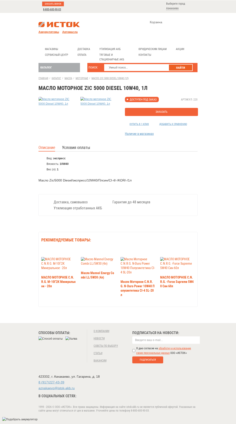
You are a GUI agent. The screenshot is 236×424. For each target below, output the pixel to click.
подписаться (148, 359)
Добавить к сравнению (173, 124)
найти (180, 67)
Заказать (162, 111)
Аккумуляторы (48, 32)
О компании (101, 331)
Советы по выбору (106, 345)
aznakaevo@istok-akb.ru (56, 388)
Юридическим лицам (153, 49)
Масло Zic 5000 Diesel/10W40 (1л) (110, 78)
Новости (99, 338)
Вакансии (100, 360)
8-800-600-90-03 (52, 9)
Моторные (82, 78)
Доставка (83, 49)
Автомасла (70, 32)
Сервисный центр (56, 54)
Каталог (46, 67)
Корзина (156, 22)
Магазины (51, 49)
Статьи (98, 353)
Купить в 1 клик (139, 124)
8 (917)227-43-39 (51, 382)
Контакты (145, 54)
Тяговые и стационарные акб (111, 57)
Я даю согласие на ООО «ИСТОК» (163, 351)
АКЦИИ (180, 49)
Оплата (81, 54)
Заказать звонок (53, 4)
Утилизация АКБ (110, 49)
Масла (68, 78)
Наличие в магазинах (139, 134)
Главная (43, 78)
